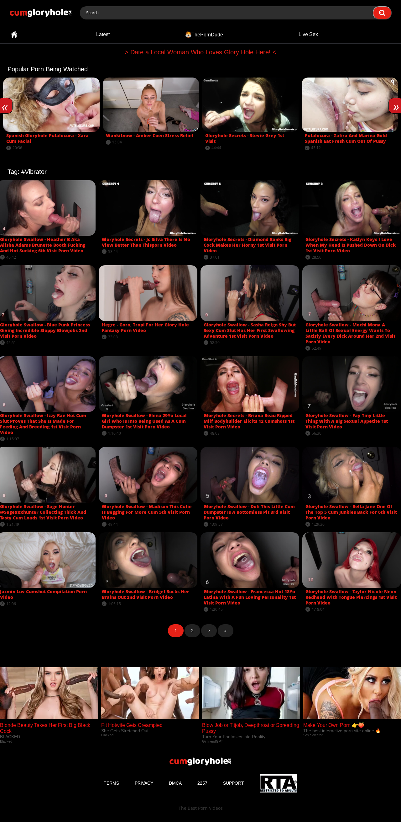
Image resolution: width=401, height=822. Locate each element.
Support (233, 783)
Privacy (144, 783)
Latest (103, 34)
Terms (111, 783)
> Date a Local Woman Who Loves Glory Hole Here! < (200, 52)
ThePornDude (207, 34)
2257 (202, 783)
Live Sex (308, 34)
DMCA (175, 783)
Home (14, 34)
